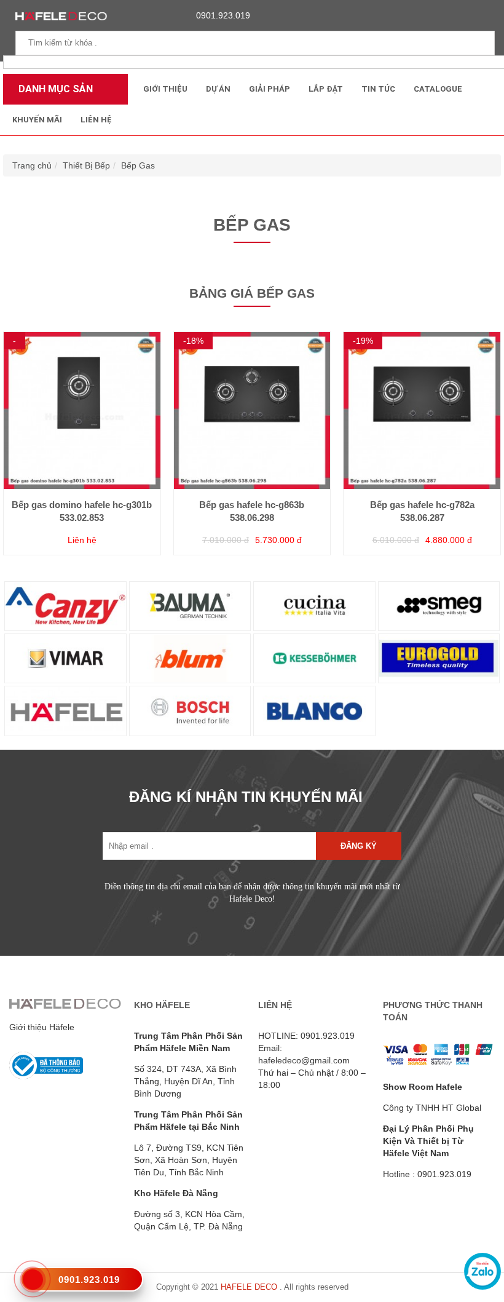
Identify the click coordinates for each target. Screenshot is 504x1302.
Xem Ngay (81, 437)
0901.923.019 (223, 15)
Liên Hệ (96, 119)
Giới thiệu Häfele (41, 1027)
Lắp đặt (326, 88)
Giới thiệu (165, 88)
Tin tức (378, 88)
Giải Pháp (269, 88)
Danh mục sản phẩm (52, 94)
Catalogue (438, 88)
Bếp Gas (138, 165)
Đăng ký (359, 846)
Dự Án (218, 88)
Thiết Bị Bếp (86, 165)
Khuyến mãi (37, 119)
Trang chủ (32, 165)
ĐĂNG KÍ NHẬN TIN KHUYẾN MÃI (246, 796)
